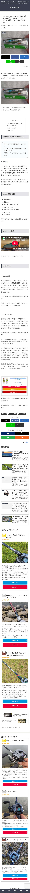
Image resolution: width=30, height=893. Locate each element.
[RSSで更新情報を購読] (22, 437)
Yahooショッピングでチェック (14, 386)
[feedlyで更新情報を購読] (8, 437)
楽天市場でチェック (14, 392)
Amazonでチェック (14, 389)
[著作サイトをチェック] (8, 433)
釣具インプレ (22, 413)
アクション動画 (12, 128)
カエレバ (20, 382)
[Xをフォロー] (22, 433)
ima (6, 161)
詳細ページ (15, 582)
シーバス (5, 413)
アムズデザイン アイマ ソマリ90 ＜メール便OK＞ (18, 378)
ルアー (11, 413)
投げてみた (11, 130)
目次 (13, 120)
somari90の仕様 (12, 125)
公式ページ (15, 587)
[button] (19, 61)
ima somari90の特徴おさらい (15, 123)
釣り (16, 413)
